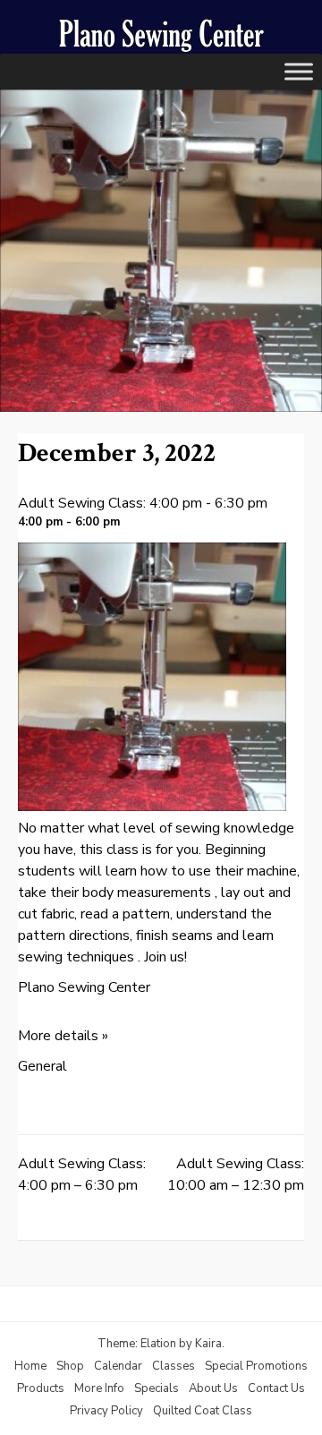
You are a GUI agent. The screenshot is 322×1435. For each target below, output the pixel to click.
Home (30, 1366)
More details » (63, 1036)
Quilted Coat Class (202, 1411)
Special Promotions (256, 1366)
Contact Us (276, 1388)
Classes (173, 1366)
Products (40, 1388)
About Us (213, 1388)
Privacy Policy (106, 1411)
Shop (70, 1366)
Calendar (118, 1366)
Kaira (208, 1344)
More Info (99, 1388)
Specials (156, 1388)
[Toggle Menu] (298, 71)
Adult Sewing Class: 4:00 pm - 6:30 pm (142, 503)
